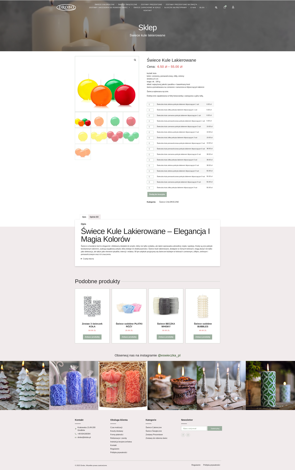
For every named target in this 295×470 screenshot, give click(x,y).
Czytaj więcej (88, 259)
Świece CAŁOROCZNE (105, 4)
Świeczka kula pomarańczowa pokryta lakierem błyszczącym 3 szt (181, 143)
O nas (193, 7)
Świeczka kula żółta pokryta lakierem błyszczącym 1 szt (177, 110)
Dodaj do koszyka (157, 194)
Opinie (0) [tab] (94, 217)
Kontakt (148, 10)
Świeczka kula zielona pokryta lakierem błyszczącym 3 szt (178, 132)
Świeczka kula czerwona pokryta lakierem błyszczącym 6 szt (179, 154)
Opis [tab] (84, 217)
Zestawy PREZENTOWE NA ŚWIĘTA (181, 4)
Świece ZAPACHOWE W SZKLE (147, 7)
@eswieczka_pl (169, 355)
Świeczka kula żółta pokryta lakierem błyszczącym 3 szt (177, 137)
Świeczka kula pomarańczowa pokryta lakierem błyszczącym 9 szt (181, 176)
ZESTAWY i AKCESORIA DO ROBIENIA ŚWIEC (108, 7)
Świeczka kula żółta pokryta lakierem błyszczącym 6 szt (177, 160)
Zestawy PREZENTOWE (151, 4)
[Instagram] (188, 435)
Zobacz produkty (92, 337)
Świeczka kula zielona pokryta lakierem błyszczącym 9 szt (178, 171)
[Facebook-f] (183, 435)
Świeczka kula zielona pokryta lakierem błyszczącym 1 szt (178, 104)
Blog (202, 7)
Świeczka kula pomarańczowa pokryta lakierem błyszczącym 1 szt (181, 121)
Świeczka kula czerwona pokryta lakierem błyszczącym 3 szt (179, 126)
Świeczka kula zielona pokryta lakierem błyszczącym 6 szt (178, 165)
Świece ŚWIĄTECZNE (127, 4)
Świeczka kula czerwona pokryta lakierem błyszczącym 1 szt (179, 115)
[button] (216, 7)
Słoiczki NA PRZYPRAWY (175, 7)
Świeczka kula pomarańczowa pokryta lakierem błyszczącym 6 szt (181, 149)
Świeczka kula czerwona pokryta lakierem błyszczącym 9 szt (179, 182)
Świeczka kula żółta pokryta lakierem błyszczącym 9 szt (177, 187)
